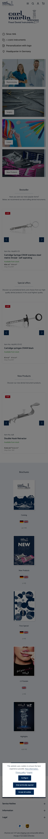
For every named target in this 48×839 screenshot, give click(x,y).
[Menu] (27, 3)
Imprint (29, 772)
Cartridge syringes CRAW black (19, 348)
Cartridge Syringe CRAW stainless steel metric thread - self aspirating (22, 256)
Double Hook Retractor (15, 438)
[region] (24, 239)
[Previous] (6, 239)
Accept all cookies (24, 792)
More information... (31, 769)
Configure (24, 778)
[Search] (33, 3)
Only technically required (24, 785)
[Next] (41, 239)
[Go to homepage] (8, 3)
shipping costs (25, 833)
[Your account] (38, 3)
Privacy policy (21, 772)
